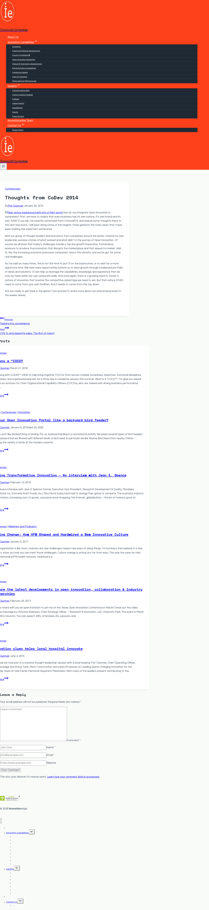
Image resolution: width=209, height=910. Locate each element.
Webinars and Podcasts (22, 526)
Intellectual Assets (20, 72)
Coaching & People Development (26, 51)
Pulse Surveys (18, 116)
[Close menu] (1, 820)
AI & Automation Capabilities (24, 68)
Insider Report (18, 103)
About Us (13, 37)
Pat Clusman (15, 206)
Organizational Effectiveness (24, 81)
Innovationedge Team (20, 120)
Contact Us (11, 902)
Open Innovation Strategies (23, 60)
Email (50, 755)
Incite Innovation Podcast (22, 95)
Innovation (16, 47)
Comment (73, 740)
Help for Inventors (19, 77)
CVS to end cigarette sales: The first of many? (27, 331)
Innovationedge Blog (21, 91)
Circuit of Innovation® (21, 55)
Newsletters (17, 108)
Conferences (12, 189)
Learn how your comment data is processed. (73, 776)
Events (15, 112)
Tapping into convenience (15, 321)
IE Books (15, 99)
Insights (10, 869)
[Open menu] (3, 166)
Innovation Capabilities (17, 833)
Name (50, 747)
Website (51, 763)
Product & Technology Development (27, 64)
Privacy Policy (17, 130)
